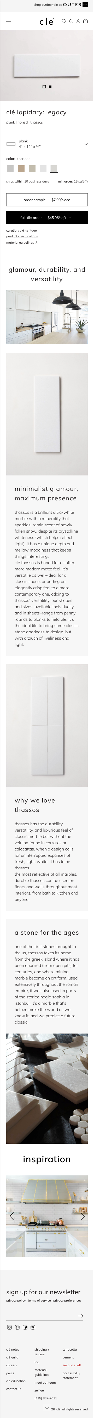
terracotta (70, 1349)
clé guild (12, 1357)
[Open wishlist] (64, 21)
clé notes (12, 1349)
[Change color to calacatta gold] (32, 169)
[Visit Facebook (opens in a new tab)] (25, 1327)
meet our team (45, 1382)
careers (11, 1365)
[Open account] (78, 21)
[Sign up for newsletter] (47, 1316)
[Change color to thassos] (54, 169)
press (10, 1373)
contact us (13, 1389)
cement (68, 1357)
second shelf (72, 1365)
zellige (39, 1390)
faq (36, 1362)
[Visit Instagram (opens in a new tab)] (9, 1327)
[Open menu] (8, 21)
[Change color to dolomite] (43, 169)
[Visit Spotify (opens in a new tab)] (33, 1327)
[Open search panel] (71, 21)
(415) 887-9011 (45, 1398)
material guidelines (20, 242)
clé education (16, 1381)
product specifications (22, 236)
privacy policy (16, 1300)
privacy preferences (67, 1300)
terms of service (39, 1300)
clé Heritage (28, 230)
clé (58, 1409)
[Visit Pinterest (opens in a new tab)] (17, 1327)
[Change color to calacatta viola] (21, 169)
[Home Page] (47, 21)
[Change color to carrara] (10, 169)
